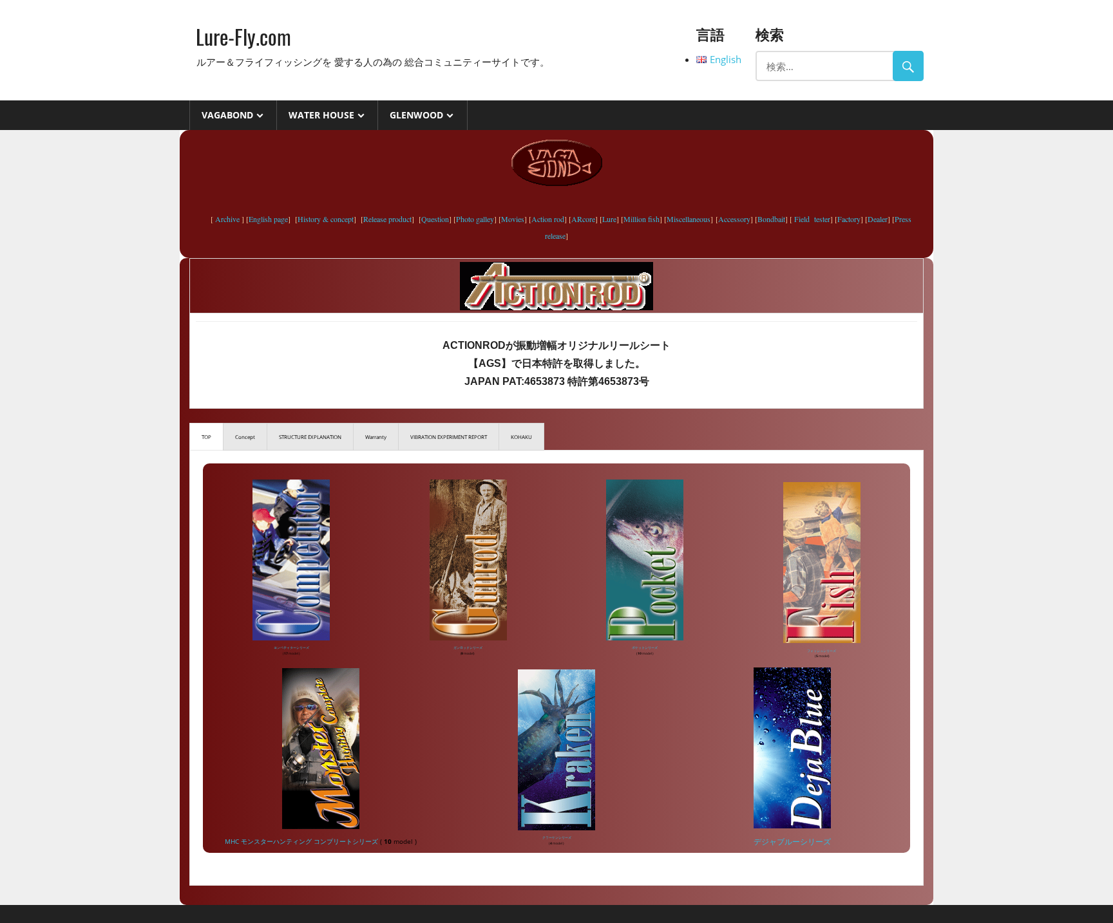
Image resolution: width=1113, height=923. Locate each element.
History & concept (326, 219)
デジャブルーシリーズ (792, 841)
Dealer (878, 219)
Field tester (811, 219)
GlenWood (416, 115)
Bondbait (771, 219)
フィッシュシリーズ (821, 651)
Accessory (734, 219)
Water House (321, 115)
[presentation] (206, 437)
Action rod (547, 219)
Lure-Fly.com (243, 36)
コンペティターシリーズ (291, 647)
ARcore (583, 219)
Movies (512, 219)
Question (435, 219)
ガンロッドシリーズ (467, 647)
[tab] (206, 437)
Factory (849, 219)
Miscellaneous (688, 219)
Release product (387, 219)
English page (268, 219)
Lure (609, 219)
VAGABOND (227, 115)
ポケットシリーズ (645, 647)
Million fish (641, 219)
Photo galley (475, 219)
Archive (227, 219)
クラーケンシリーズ (556, 837)
